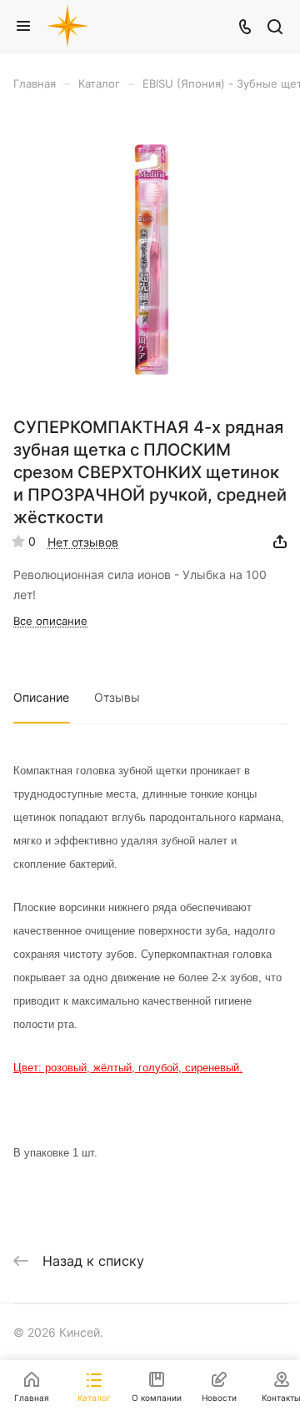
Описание (41, 697)
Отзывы (117, 697)
